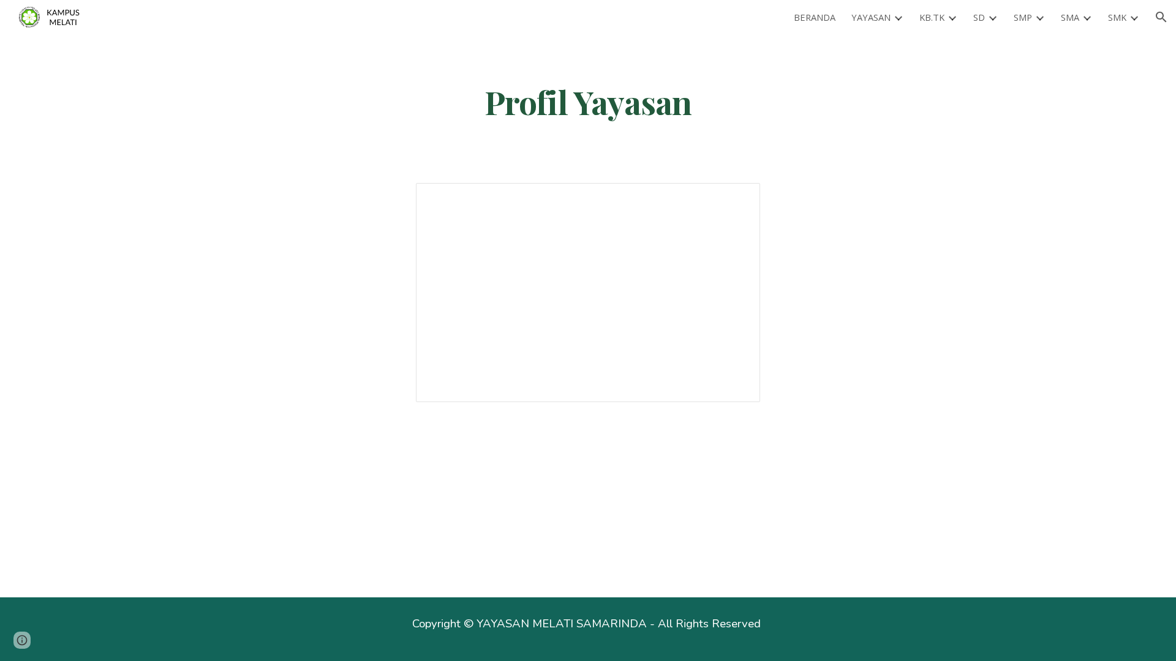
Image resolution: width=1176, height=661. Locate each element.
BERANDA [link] (814, 17)
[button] (1161, 17)
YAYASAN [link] (871, 17)
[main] (588, 101)
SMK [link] (1117, 17)
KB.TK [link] (931, 17)
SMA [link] (1070, 17)
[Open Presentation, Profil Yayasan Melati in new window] (737, 199)
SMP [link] (1023, 17)
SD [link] (979, 17)
